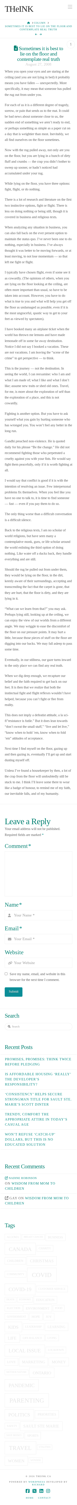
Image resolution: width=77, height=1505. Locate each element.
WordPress (36, 1482)
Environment (37, 1308)
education (45, 1300)
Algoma (13, 1237)
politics (19, 1414)
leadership (33, 1326)
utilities (44, 1447)
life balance (32, 1338)
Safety (12, 1426)
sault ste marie (41, 1426)
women (16, 1460)
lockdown (56, 1350)
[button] (70, 7)
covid (42, 1274)
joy (49, 1316)
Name (13, 905)
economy (25, 1299)
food (58, 1308)
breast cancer (33, 1237)
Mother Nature (16, 1372)
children (15, 1260)
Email (13, 928)
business (55, 1237)
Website (14, 952)
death (10, 1299)
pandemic (22, 1385)
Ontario (42, 1373)
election (13, 1308)
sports (32, 1435)
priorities (47, 1414)
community (15, 1274)
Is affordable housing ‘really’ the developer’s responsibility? (38, 1079)
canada (20, 1249)
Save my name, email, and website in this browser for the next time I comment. (37, 977)
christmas (42, 1261)
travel (20, 1448)
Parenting (26, 1400)
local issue (25, 1350)
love (11, 1362)
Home (30, 1498)
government (16, 1316)
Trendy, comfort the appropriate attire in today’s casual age (36, 1119)
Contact (44, 1498)
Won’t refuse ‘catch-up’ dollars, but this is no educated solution (30, 1139)
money (59, 1362)
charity (45, 1248)
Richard (38, 1484)
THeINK (19, 9)
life (12, 1338)
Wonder (35, 1460)
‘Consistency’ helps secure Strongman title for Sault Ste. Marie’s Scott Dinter (38, 1099)
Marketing (33, 1362)
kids (13, 1327)
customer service (51, 1288)
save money (14, 1435)
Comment (18, 846)
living (52, 1338)
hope (36, 1316)
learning (56, 1327)
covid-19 (20, 1289)
